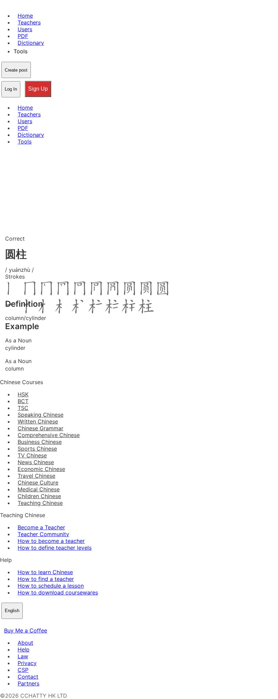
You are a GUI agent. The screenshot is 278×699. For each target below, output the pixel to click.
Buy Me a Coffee (25, 630)
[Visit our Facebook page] (4, 624)
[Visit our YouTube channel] (28, 624)
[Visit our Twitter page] (12, 624)
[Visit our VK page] (20, 624)
